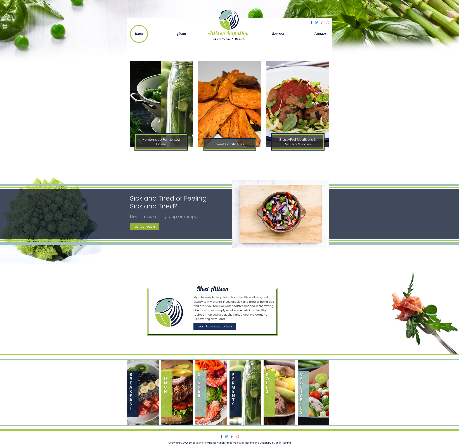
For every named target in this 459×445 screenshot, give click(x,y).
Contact (320, 33)
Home (138, 33)
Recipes (278, 33)
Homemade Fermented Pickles (161, 141)
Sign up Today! (144, 227)
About (181, 33)
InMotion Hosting (281, 442)
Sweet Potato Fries (229, 144)
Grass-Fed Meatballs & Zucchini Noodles (297, 141)
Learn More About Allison (215, 326)
